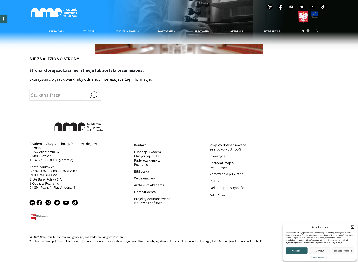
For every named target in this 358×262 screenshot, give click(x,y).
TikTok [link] (323, 7)
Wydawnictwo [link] (144, 178)
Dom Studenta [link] (145, 192)
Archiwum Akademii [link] (149, 185)
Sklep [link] (270, 7)
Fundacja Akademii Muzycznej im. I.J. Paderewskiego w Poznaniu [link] (148, 158)
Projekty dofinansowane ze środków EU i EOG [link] (228, 147)
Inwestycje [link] (217, 156)
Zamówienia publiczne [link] (226, 174)
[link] (3, 19)
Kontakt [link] (140, 145)
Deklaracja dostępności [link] (227, 188)
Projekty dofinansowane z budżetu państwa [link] (152, 201)
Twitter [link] (302, 7)
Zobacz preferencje (343, 250)
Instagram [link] (291, 7)
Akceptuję (297, 250)
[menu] (165, 31)
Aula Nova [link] (217, 194)
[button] (352, 227)
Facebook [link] (280, 7)
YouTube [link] (312, 7)
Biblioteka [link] (141, 171)
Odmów (320, 250)
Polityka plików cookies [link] (318, 257)
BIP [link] (66, 217)
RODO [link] (214, 181)
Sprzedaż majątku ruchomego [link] (223, 165)
